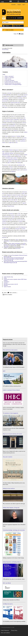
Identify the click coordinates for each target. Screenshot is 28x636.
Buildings (21, 273)
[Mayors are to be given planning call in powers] (13, 448)
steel (20, 196)
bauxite (11, 150)
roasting (18, 136)
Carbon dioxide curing (8, 276)
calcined (9, 93)
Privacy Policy (14, 630)
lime (13, 116)
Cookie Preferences (5, 630)
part (14, 124)
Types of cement (7, 286)
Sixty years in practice (7, 456)
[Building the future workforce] (13, 501)
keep (10, 219)
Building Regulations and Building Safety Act (12, 561)
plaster (25, 154)
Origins (4, 111)
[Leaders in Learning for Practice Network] (13, 405)
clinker (23, 193)
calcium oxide (9, 121)
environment (23, 96)
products (15, 157)
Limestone (5, 188)
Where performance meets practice (10, 349)
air (14, 96)
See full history (5, 49)
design (23, 239)
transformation (12, 125)
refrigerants (13, 171)
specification (6, 241)
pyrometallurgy (5, 99)
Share (5, 292)
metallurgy (20, 97)
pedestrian (7, 153)
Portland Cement (10, 206)
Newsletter (13, 4)
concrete (18, 195)
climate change (5, 228)
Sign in (23, 4)
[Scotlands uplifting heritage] (13, 619)
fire (13, 122)
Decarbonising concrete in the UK (11, 284)
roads (3, 153)
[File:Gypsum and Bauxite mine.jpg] (14, 184)
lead (13, 142)
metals (3, 142)
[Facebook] (17, 33)
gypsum (16, 150)
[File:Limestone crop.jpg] (14, 68)
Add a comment (13, 292)
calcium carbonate (14, 119)
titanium (16, 159)
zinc (16, 142)
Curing (5, 278)
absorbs (16, 102)
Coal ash (5, 283)
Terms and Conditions (5, 632)
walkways (12, 153)
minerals (10, 166)
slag (22, 196)
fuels (23, 247)
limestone (8, 119)
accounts (18, 215)
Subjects (7, 25)
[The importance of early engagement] (13, 425)
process (5, 97)
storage (7, 245)
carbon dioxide (23, 119)
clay (3, 193)
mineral (21, 151)
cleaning (19, 162)
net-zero (19, 219)
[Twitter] (19, 33)
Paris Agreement (22, 227)
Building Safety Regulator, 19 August (10, 507)
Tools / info (18, 25)
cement (13, 195)
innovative (23, 244)
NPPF (4, 371)
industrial (4, 154)
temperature (4, 129)
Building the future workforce (9, 488)
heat (8, 96)
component (8, 195)
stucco (5, 156)
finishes (19, 156)
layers (6, 107)
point (24, 243)
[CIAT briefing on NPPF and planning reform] (13, 383)
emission (6, 244)
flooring (7, 154)
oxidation (25, 132)
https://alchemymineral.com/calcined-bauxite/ (13, 257)
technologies (17, 243)
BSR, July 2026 (6, 583)
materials (15, 130)
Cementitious (6, 281)
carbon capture (11, 243)
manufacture (22, 140)
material (4, 94)
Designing (15, 273)
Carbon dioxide (6, 210)
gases (24, 139)
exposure (25, 94)
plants (14, 244)
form (12, 159)
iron (15, 196)
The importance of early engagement (10, 413)
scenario (4, 221)
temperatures (5, 219)
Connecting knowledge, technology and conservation (14, 530)
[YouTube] (23, 33)
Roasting (5, 285)
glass (12, 157)
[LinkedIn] (21, 33)
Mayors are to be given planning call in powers (12, 433)
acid (11, 168)
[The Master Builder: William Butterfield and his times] (13, 480)
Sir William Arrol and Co (8, 603)
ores (19, 94)
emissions (7, 216)
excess (24, 137)
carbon (15, 245)
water (3, 151)
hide (4, 74)
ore (17, 196)
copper (10, 142)
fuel (13, 218)
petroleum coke (21, 165)
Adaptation (6, 247)
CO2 (16, 199)
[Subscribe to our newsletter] (13, 19)
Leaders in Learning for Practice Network (11, 390)
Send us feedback (8, 294)
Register (19, 4)
